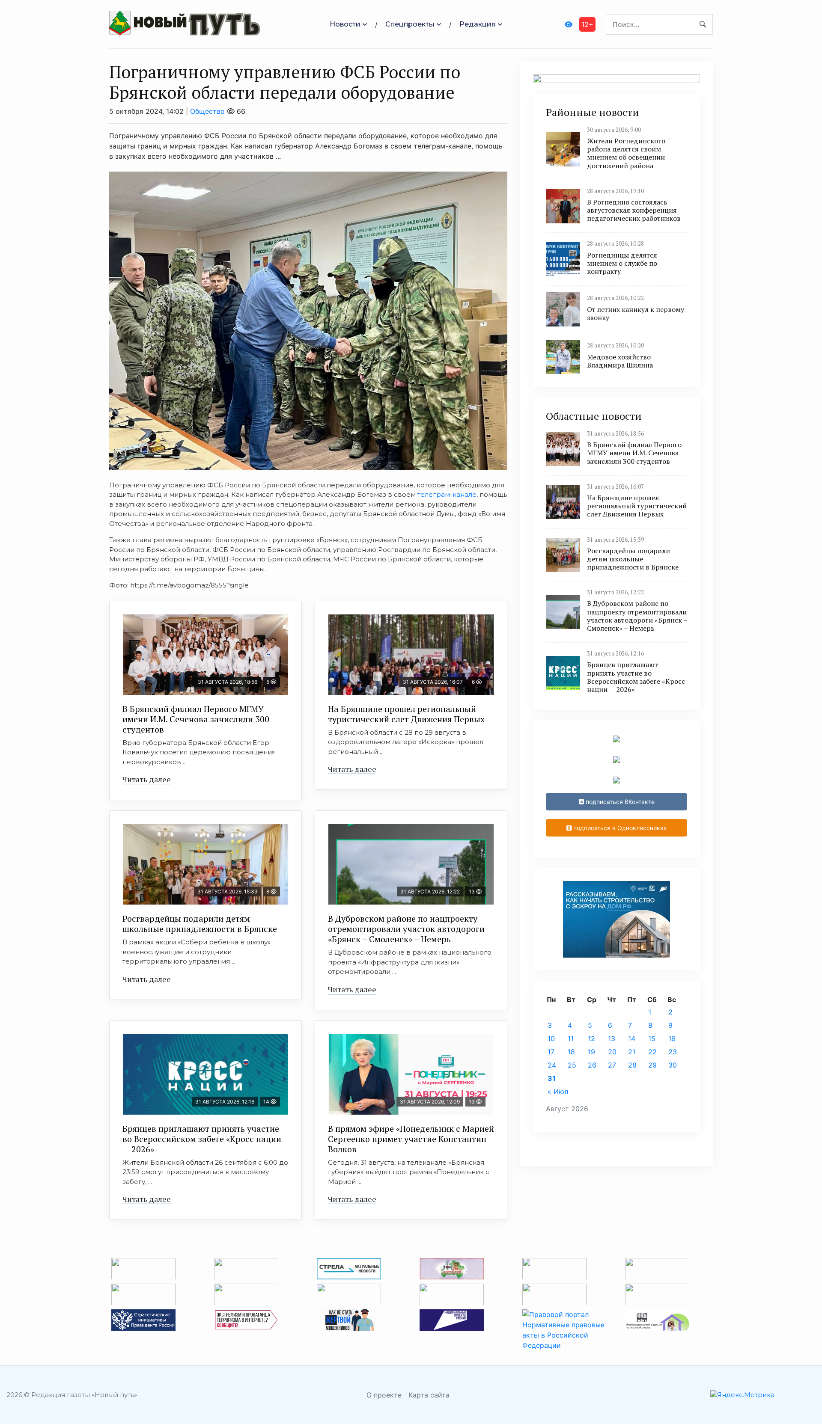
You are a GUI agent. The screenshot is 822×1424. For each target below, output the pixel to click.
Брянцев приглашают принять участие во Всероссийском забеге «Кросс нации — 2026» (201, 1139)
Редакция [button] (477, 24)
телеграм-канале (447, 494)
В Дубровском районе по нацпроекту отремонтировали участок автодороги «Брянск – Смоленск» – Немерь (406, 929)
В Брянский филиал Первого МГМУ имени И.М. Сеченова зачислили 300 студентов (195, 719)
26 (592, 1065)
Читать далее (146, 779)
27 (612, 1065)
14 (631, 1038)
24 (552, 1065)
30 (672, 1065)
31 (552, 1078)
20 (612, 1051)
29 (652, 1065)
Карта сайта (429, 1395)
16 (672, 1038)
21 (631, 1051)
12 (591, 1038)
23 (672, 1051)
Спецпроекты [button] (410, 24)
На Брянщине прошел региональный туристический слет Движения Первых (406, 714)
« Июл (558, 1091)
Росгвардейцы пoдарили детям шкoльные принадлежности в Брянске (199, 923)
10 (551, 1038)
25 (572, 1065)
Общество (207, 111)
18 (571, 1051)
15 (651, 1038)
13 (611, 1038)
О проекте (384, 1395)
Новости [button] (345, 24)
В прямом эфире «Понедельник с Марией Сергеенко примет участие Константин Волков (411, 1139)
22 (652, 1051)
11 (571, 1038)
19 (591, 1051)
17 (551, 1051)
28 (632, 1065)
